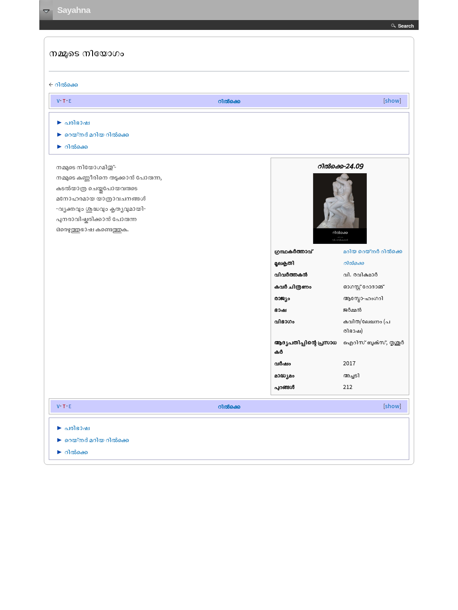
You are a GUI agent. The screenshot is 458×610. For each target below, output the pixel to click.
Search (406, 25)
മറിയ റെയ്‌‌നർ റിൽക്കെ (372, 251)
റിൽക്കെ (66, 83)
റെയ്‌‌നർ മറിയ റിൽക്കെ (96, 134)
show (392, 100)
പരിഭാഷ (76, 121)
